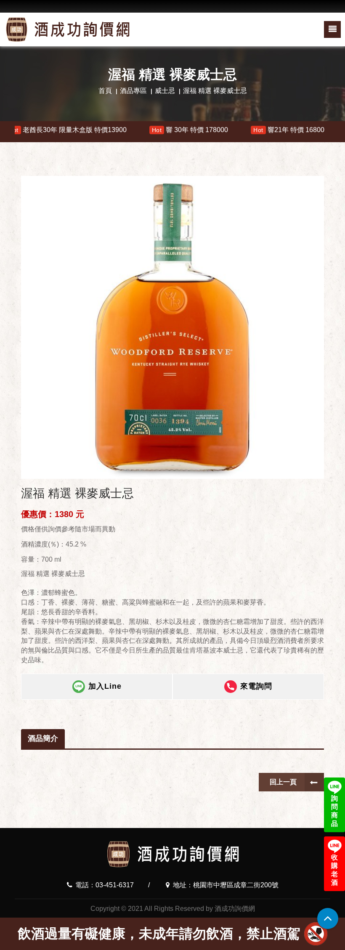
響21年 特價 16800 (254, 129)
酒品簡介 (43, 738)
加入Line (105, 686)
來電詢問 (256, 686)
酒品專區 (133, 90)
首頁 (105, 90)
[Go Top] (327, 918)
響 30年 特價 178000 (156, 129)
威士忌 (165, 90)
